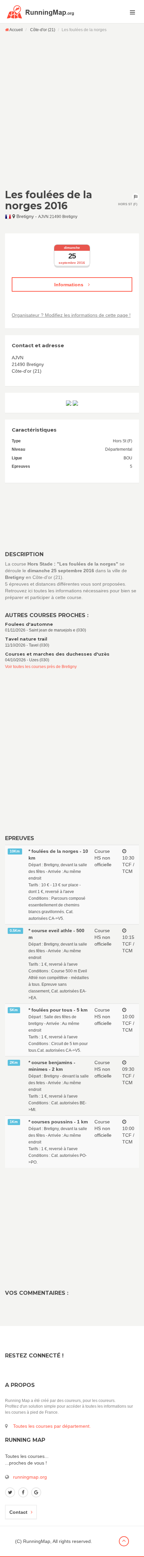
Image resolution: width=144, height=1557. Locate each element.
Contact (18, 1512)
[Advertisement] (72, 110)
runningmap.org (30, 1477)
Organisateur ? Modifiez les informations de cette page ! (71, 315)
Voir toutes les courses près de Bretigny (41, 666)
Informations (69, 284)
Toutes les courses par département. (52, 1426)
